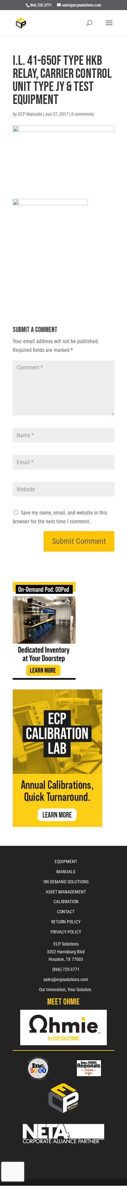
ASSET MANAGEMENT (66, 891)
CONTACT (66, 911)
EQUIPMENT (66, 861)
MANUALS (65, 871)
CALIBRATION (65, 901)
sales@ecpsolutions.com (65, 979)
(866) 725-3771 (65, 969)
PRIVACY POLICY (65, 931)
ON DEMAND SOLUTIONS (66, 881)
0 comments (82, 114)
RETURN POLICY (65, 921)
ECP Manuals (30, 114)
